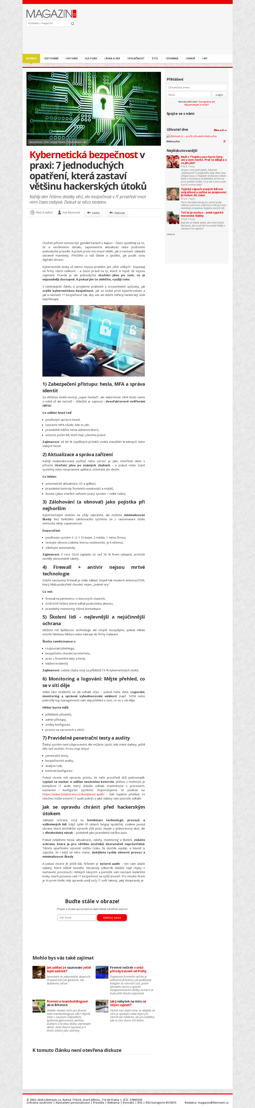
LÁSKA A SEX (112, 58)
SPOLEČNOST (136, 58)
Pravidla (98, 1102)
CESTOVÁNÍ (51, 58)
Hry (204, 58)
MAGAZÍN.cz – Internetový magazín (51, 14)
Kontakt (128, 1102)
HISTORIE (72, 58)
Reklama (113, 1102)
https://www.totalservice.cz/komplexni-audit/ (73, 794)
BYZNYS (31, 58)
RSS (139, 1102)
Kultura (91, 58)
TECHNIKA (171, 58)
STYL (155, 58)
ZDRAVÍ (190, 58)
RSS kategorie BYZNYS (161, 1102)
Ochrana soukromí (39, 1102)
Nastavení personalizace (73, 1102)
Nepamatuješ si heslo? (196, 104)
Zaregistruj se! (207, 101)
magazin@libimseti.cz (213, 1102)
